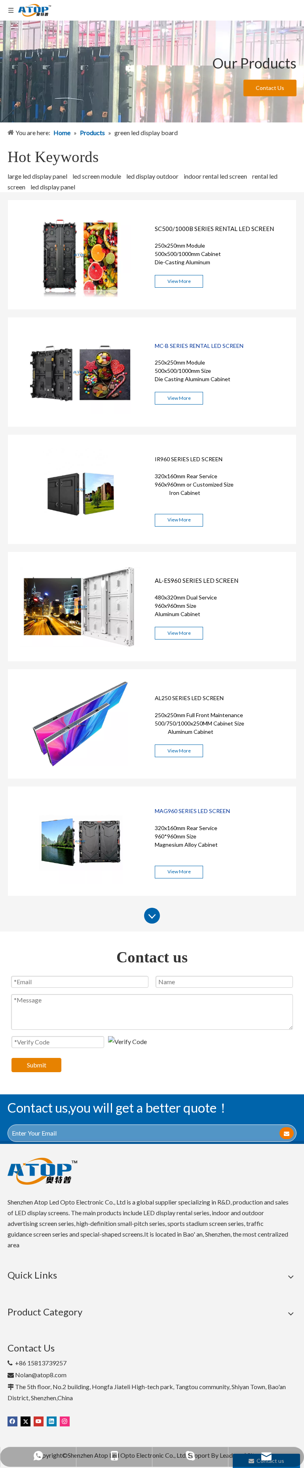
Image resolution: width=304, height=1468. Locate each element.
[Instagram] (65, 1420)
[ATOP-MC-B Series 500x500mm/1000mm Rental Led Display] (80, 424)
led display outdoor (152, 176)
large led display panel (37, 176)
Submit (36, 1065)
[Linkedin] (52, 1420)
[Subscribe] (286, 1133)
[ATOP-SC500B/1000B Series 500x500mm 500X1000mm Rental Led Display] (80, 307)
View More (179, 281)
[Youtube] (39, 1420)
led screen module (96, 176)
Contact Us (270, 87)
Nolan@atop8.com (40, 1374)
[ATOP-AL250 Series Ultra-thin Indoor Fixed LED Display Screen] (80, 776)
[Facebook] (12, 1420)
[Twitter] (25, 1420)
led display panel (52, 187)
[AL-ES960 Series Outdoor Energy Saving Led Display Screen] (80, 658)
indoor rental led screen (215, 176)
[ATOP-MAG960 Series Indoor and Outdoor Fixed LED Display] (80, 893)
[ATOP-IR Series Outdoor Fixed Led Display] (80, 541)
